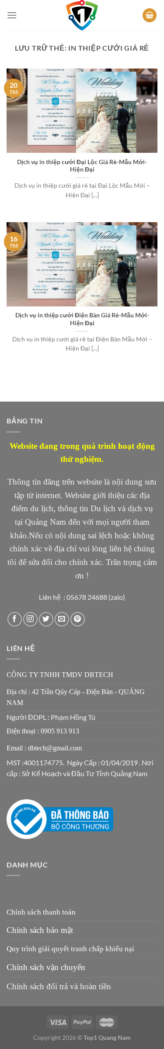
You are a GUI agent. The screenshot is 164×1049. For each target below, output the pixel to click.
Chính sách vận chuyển (46, 967)
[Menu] (12, 15)
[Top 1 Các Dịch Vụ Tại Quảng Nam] (82, 15)
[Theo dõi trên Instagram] (30, 619)
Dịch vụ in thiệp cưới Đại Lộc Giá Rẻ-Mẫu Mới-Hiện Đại (82, 165)
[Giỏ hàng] (150, 15)
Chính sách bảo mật (40, 930)
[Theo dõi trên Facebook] (14, 619)
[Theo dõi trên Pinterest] (77, 619)
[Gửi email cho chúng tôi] (62, 619)
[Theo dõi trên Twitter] (46, 619)
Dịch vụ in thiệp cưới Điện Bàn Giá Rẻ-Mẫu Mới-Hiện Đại (82, 319)
